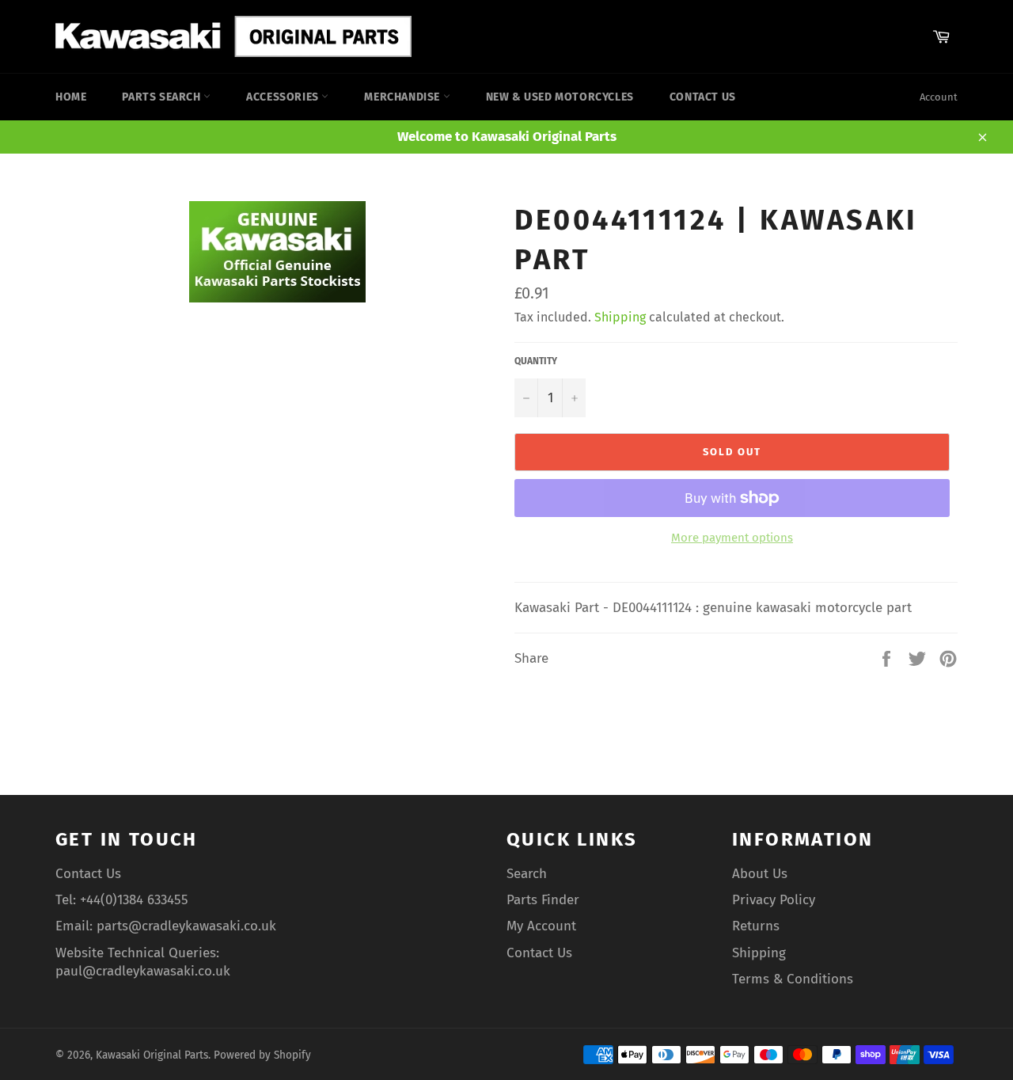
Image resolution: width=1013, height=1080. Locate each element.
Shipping (620, 317)
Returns (756, 926)
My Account (541, 926)
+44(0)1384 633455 (134, 900)
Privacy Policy (773, 900)
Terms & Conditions (792, 979)
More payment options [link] (732, 537)
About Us (759, 873)
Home (70, 97)
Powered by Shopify (262, 1055)
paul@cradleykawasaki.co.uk (142, 971)
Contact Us (703, 97)
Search (526, 873)
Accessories (283, 97)
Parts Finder (542, 900)
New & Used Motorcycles (560, 97)
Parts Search (162, 97)
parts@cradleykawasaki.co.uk (186, 926)
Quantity (535, 361)
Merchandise (403, 97)
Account (939, 97)
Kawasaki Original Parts (152, 1055)
